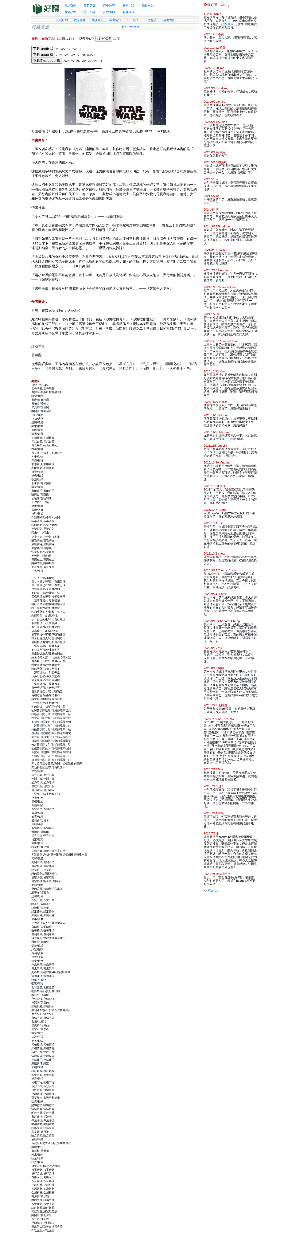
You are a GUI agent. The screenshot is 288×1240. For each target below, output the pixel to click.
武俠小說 (128, 5)
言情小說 (70, 12)
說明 (116, 38)
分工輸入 (133, 20)
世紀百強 (70, 5)
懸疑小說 (148, 5)
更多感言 (214, 890)
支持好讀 (150, 20)
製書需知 (115, 20)
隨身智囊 (90, 5)
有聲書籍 (128, 12)
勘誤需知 (97, 20)
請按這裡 (227, 24)
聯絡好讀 (168, 20)
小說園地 (109, 12)
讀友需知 (80, 20)
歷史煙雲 (109, 5)
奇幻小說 (90, 12)
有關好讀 (62, 20)
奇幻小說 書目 (130, 26)
